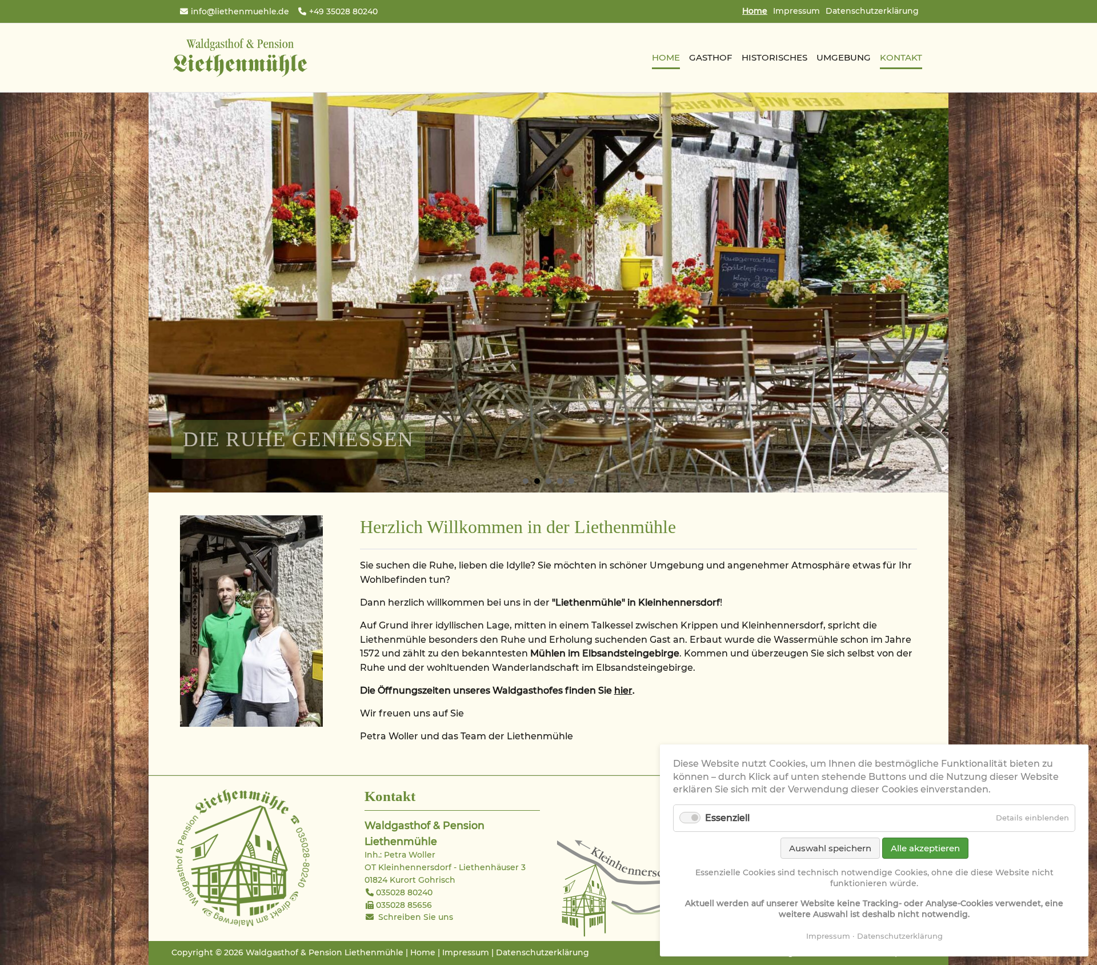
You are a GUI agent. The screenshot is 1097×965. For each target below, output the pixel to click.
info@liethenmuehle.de (240, 11)
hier (623, 690)
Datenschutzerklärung (872, 11)
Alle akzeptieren (925, 848)
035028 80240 (404, 892)
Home (422, 952)
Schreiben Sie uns (415, 917)
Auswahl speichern (830, 848)
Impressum (796, 11)
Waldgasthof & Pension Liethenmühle (240, 57)
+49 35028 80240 (343, 11)
